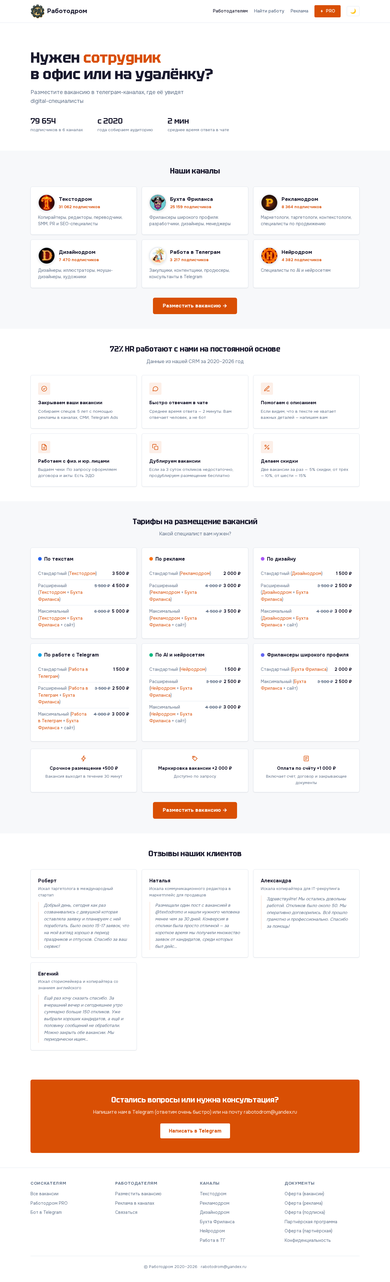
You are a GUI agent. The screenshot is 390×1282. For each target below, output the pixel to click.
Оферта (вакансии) (304, 1193)
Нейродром (192, 669)
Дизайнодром (306, 573)
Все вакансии (44, 1193)
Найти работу (269, 11)
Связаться (126, 1212)
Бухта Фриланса (309, 669)
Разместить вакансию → (195, 306)
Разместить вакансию (138, 1193)
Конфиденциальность (308, 1240)
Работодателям (230, 11)
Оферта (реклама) (304, 1203)
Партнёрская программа (311, 1221)
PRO (330, 11)
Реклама (299, 11)
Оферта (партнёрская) (308, 1231)
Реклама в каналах (134, 1203)
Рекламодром (195, 573)
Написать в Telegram (195, 1131)
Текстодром (82, 573)
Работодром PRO (49, 1203)
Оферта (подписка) (305, 1212)
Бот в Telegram (46, 1212)
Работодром (67, 11)
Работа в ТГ (212, 1240)
